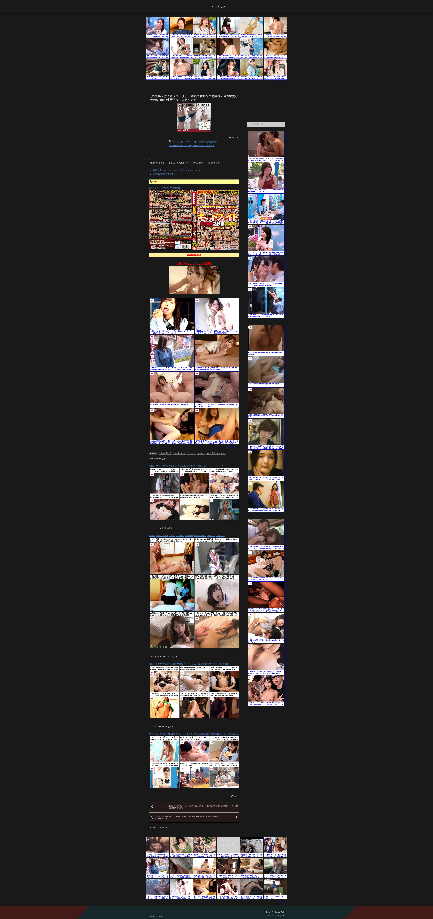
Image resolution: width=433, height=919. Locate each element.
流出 (182, 466)
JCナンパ (220, 536)
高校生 (165, 536)
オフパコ (197, 466)
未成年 (197, 536)
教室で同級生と (180, 664)
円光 (177, 466)
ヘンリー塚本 (161, 734)
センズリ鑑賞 (184, 734)
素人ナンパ (173, 734)
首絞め (163, 453)
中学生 (159, 536)
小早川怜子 (192, 453)
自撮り (205, 466)
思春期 (203, 536)
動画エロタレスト (281, 81)
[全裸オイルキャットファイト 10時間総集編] (194, 220)
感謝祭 (235, 734)
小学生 (152, 536)
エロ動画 (154, 453)
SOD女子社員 (197, 734)
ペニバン (202, 453)
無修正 (152, 466)
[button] (283, 124)
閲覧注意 (188, 466)
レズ (184, 453)
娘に (205, 664)
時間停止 (215, 734)
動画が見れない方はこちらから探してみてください (176, 170)
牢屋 (170, 453)
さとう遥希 (211, 453)
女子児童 (189, 536)
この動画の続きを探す (163, 174)
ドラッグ (219, 466)
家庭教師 (168, 664)
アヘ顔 (211, 466)
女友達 (161, 664)
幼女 (182, 536)
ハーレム (192, 664)
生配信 (226, 664)
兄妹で (200, 664)
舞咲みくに (222, 453)
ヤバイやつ (161, 466)
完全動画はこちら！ (194, 255)
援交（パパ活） (215, 664)
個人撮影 (170, 466)
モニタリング (226, 734)
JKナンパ (211, 536)
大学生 (172, 536)
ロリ (178, 536)
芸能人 (207, 734)
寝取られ (153, 664)
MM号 (151, 734)
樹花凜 (177, 453)
